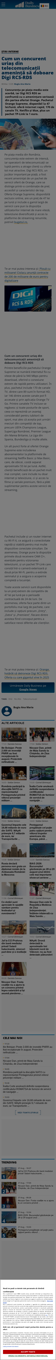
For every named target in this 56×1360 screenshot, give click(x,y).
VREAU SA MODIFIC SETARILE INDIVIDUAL (28, 1355)
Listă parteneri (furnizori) (10, 1346)
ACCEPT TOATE (28, 1351)
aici (46, 1315)
